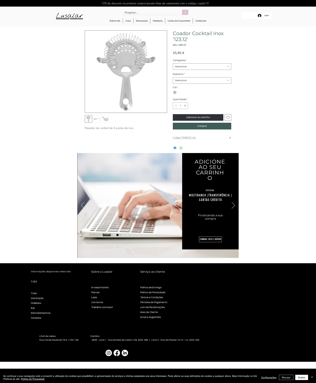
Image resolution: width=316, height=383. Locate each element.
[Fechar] (312, 377)
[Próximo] (233, 205)
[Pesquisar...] (185, 12)
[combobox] (202, 66)
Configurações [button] (268, 377)
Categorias (180, 60)
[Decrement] (175, 106)
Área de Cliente (149, 312)
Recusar (286, 377)
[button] (210, 239)
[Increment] (185, 106)
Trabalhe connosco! (102, 307)
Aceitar (301, 377)
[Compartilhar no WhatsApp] (181, 148)
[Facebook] (117, 353)
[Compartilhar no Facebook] (175, 148)
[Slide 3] (163, 253)
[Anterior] (82, 205)
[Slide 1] (153, 253)
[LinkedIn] (125, 353)
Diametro (179, 74)
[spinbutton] (180, 106)
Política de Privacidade (33, 379)
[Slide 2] (158, 254)
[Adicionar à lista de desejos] (228, 117)
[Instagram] (108, 353)
